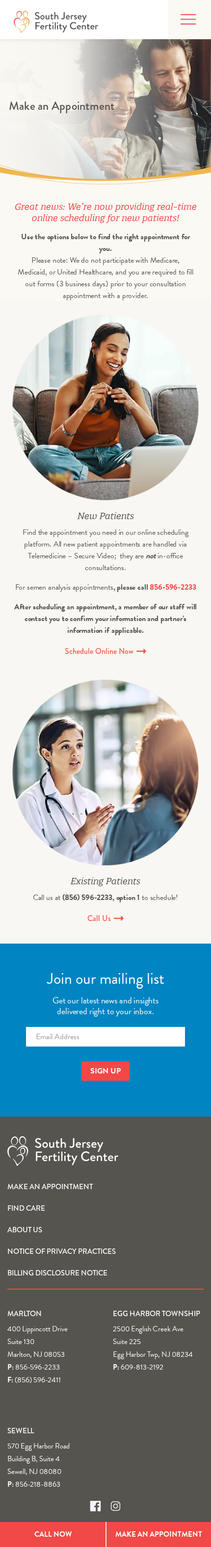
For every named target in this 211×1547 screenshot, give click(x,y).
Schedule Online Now (100, 651)
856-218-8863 (37, 1484)
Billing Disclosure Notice (57, 1273)
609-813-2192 (142, 1367)
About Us (24, 1229)
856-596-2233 (173, 587)
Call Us (100, 918)
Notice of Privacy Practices (61, 1251)
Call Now (53, 1534)
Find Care (26, 1208)
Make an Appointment (50, 1186)
